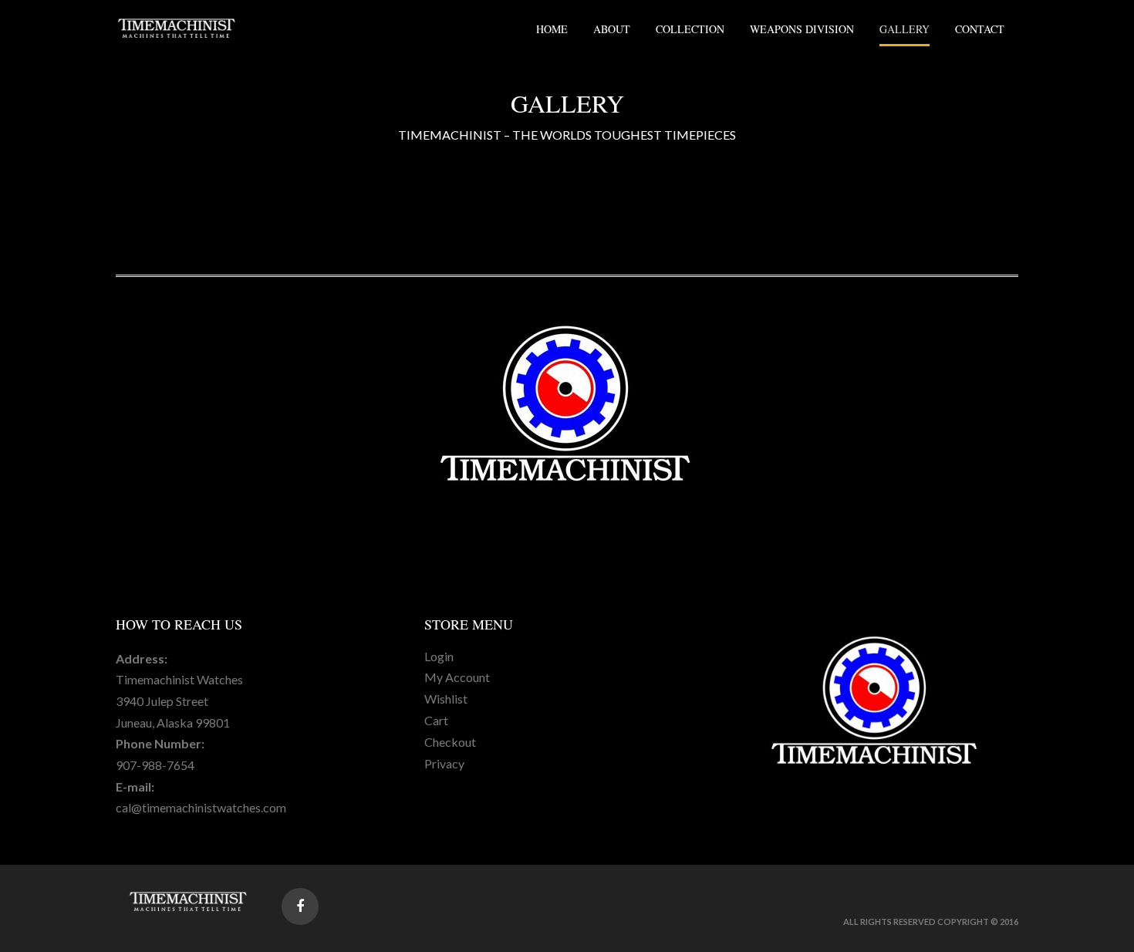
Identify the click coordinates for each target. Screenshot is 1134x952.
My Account (457, 677)
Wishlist (445, 698)
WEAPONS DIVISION (802, 29)
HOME (552, 29)
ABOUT (611, 29)
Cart (436, 720)
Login (439, 656)
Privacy (444, 763)
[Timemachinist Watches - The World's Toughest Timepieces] (177, 27)
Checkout (450, 741)
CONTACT (979, 29)
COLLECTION (690, 29)
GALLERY (904, 29)
